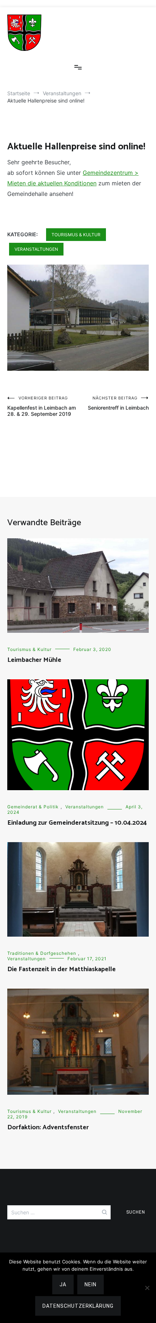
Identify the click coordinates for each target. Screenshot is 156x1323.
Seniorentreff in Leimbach (118, 403)
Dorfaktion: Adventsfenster (48, 1127)
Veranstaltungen (36, 249)
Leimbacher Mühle (34, 660)
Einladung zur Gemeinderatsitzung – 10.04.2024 (77, 822)
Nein (91, 1284)
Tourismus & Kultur (76, 234)
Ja (62, 1284)
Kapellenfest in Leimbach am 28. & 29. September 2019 (41, 406)
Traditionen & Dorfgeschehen (41, 953)
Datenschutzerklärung (78, 1306)
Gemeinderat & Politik (33, 806)
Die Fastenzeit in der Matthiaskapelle (61, 969)
